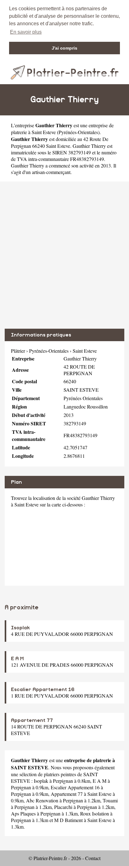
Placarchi (63, 807)
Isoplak (20, 627)
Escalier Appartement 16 (43, 689)
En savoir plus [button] (26, 32)
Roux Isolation (94, 813)
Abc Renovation (42, 800)
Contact (93, 858)
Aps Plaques (23, 813)
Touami (110, 800)
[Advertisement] (64, 255)
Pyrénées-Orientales (78, 132)
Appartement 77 (32, 720)
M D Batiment (68, 820)
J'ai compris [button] (64, 48)
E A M (17, 658)
